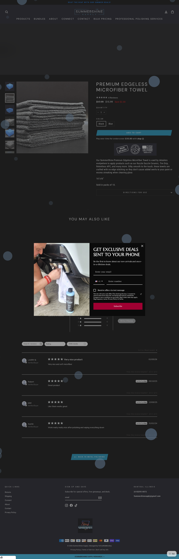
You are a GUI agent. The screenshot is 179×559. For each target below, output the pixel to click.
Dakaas (12, 557)
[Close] (142, 246)
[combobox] (99, 281)
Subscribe (118, 306)
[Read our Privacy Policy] (141, 294)
